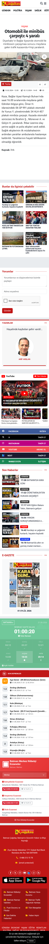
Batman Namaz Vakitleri (12, 901)
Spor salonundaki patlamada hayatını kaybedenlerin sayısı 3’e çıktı (35, 249)
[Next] (29, 873)
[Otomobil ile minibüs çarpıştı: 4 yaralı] (24, 66)
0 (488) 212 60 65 (12, 789)
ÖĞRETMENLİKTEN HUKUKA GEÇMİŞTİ (32, 494)
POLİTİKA (17, 10)
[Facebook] (11, 873)
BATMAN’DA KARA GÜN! (32, 482)
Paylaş (7, 84)
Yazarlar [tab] (7, 323)
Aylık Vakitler (9, 665)
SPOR (42, 930)
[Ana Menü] (45, 3)
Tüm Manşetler (35, 908)
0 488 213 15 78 (26, 858)
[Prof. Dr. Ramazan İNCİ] (24, 346)
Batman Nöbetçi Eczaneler (12, 893)
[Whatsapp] (34, 873)
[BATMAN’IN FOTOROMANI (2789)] (12, 238)
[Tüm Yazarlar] (45, 323)
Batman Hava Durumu (33, 893)
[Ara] (41, 3)
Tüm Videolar (41, 376)
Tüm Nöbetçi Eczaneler (25, 820)
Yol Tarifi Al (27, 789)
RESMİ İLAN (41, 928)
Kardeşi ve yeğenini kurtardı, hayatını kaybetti (12, 206)
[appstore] (13, 880)
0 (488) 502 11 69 (12, 803)
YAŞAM (28, 10)
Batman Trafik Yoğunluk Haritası (33, 901)
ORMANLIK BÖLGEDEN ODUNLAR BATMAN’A (35, 206)
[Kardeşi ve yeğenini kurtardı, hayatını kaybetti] (12, 196)
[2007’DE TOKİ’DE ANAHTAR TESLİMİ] (36, 217)
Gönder (7, 310)
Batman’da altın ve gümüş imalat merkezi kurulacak (32, 544)
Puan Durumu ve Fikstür (12, 909)
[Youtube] (24, 873)
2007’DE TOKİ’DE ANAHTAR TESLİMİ (33, 227)
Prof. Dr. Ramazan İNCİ (24, 359)
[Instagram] (20, 873)
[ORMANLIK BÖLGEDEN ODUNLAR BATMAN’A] (36, 196)
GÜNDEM (6, 10)
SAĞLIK (38, 10)
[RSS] (38, 873)
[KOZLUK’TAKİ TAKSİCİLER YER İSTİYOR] (12, 217)
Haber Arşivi (34, 915)
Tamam (31, 941)
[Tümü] (45, 470)
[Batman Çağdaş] (11, 4)
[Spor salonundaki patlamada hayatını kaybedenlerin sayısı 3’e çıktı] (36, 238)
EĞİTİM (32, 928)
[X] (15, 873)
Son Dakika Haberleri (10, 916)
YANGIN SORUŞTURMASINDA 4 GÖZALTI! (30, 519)
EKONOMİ (25, 539)
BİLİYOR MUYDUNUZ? (29, 930)
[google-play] (36, 880)
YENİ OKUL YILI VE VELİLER (24, 329)
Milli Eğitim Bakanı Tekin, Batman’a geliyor (32, 507)
